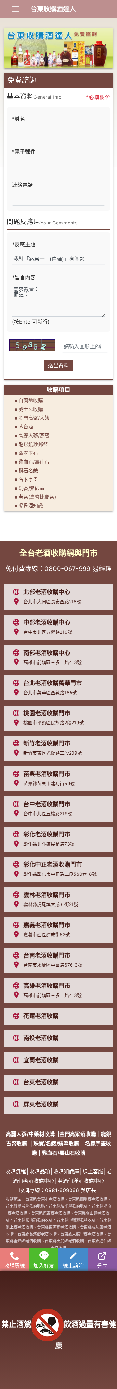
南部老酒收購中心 (46, 652)
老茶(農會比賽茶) (37, 497)
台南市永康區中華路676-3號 (52, 965)
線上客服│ (95, 1171)
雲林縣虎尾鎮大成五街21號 (50, 904)
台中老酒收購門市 (46, 804)
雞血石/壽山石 (34, 462)
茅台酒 (26, 427)
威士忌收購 (31, 409)
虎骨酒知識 (31, 506)
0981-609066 (62, 1190)
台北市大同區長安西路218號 (52, 601)
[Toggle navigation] (15, 9)
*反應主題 (23, 244)
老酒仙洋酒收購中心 (81, 1181)
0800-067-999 (67, 569)
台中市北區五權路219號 (47, 632)
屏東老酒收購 (40, 1104)
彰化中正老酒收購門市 (52, 864)
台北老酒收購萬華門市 (52, 683)
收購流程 (15, 1171)
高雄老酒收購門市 (46, 985)
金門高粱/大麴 (34, 418)
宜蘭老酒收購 (40, 1060)
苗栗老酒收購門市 (46, 774)
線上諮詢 (73, 1265)
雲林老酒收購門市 (46, 894)
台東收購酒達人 (53, 9)
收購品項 (39, 1171)
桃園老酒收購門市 (46, 713)
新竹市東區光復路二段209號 (52, 753)
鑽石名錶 (28, 470)
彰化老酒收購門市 (46, 834)
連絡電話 (22, 185)
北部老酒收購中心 (46, 592)
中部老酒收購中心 (46, 622)
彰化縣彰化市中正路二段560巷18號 (60, 874)
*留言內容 (23, 277)
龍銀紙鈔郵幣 (33, 444)
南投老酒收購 (40, 1038)
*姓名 (18, 119)
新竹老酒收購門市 (46, 743)
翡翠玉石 (28, 453)
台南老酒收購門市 (46, 955)
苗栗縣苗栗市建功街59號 (49, 783)
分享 (102, 1265)
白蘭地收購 (31, 400)
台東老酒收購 (40, 1082)
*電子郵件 (23, 151)
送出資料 (58, 365)
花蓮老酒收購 (40, 1016)
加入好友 (43, 1265)
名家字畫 (28, 479)
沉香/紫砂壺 (32, 488)
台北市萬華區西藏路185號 (50, 692)
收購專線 (14, 1265)
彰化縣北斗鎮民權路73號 (48, 844)
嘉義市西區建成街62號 (46, 934)
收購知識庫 (66, 1171)
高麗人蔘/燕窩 (34, 435)
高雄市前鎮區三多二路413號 (52, 662)
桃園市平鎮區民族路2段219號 (53, 722)
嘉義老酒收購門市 (46, 925)
